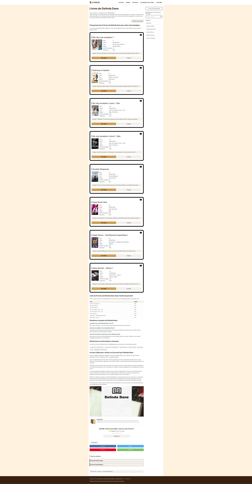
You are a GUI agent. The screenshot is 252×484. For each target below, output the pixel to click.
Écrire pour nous (108, 481)
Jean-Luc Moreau (150, 38)
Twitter (130, 446)
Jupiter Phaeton (150, 26)
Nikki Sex (148, 23)
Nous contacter (120, 481)
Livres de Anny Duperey (97, 464)
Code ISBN (159, 2)
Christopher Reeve (151, 29)
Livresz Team (99, 419)
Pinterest (103, 449)
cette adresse (106, 338)
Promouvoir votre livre (99, 481)
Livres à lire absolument (154, 8)
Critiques (135, 2)
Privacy (114, 481)
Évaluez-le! (116, 436)
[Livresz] (95, 2)
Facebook (103, 446)
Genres (128, 2)
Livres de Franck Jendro (97, 460)
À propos (92, 481)
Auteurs (121, 2)
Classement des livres (147, 2)
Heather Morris (150, 32)
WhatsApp (131, 449)
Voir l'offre (104, 58)
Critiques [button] (129, 58)
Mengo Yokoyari (150, 35)
